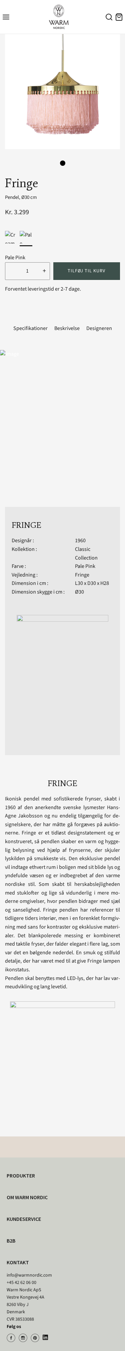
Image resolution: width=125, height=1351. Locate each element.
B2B (11, 1240)
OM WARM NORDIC (27, 1197)
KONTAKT (18, 1262)
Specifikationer (30, 328)
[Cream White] (11, 237)
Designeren (99, 328)
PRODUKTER (21, 1175)
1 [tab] (62, 163)
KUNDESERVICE (24, 1219)
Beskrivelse (67, 328)
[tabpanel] (62, 91)
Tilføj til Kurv (86, 271)
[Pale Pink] (26, 237)
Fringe (82, 575)
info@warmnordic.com (29, 1275)
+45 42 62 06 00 (21, 1282)
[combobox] (108, 18)
